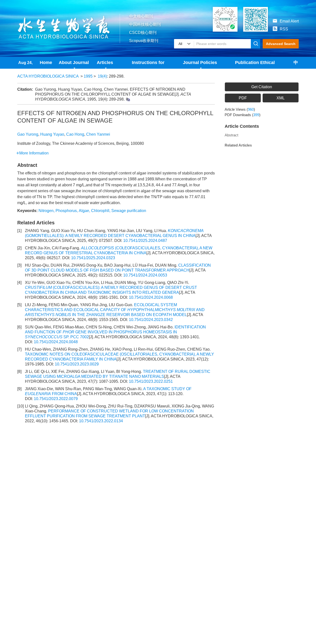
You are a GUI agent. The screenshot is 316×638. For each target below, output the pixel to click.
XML (280, 98)
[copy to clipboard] (128, 99)
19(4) (102, 76)
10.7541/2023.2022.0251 (151, 381)
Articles (105, 62)
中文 (296, 64)
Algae (84, 211)
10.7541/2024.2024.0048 (56, 342)
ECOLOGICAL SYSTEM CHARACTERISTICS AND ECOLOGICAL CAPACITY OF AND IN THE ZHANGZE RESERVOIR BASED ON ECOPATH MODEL (115, 310)
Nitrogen (46, 211)
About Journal (74, 62)
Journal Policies (200, 62)
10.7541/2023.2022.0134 (101, 421)
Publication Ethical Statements (255, 64)
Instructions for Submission (148, 64)
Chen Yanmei (98, 134)
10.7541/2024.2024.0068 (151, 297)
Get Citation (261, 87)
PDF (243, 98)
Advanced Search (281, 44)
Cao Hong (75, 134)
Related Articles (238, 145)
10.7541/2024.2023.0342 (151, 320)
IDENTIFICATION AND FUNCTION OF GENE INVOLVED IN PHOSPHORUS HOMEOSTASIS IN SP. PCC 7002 (115, 332)
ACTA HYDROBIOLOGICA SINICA (48, 76)
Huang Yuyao (52, 134)
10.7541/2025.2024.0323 (93, 258)
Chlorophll (100, 211)
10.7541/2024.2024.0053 (145, 275)
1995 (88, 76)
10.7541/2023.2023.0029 (77, 364)
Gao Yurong (27, 134)
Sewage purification (128, 211)
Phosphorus (66, 211)
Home (46, 62)
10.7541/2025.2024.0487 (145, 240)
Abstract (231, 135)
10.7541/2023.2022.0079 (56, 399)
